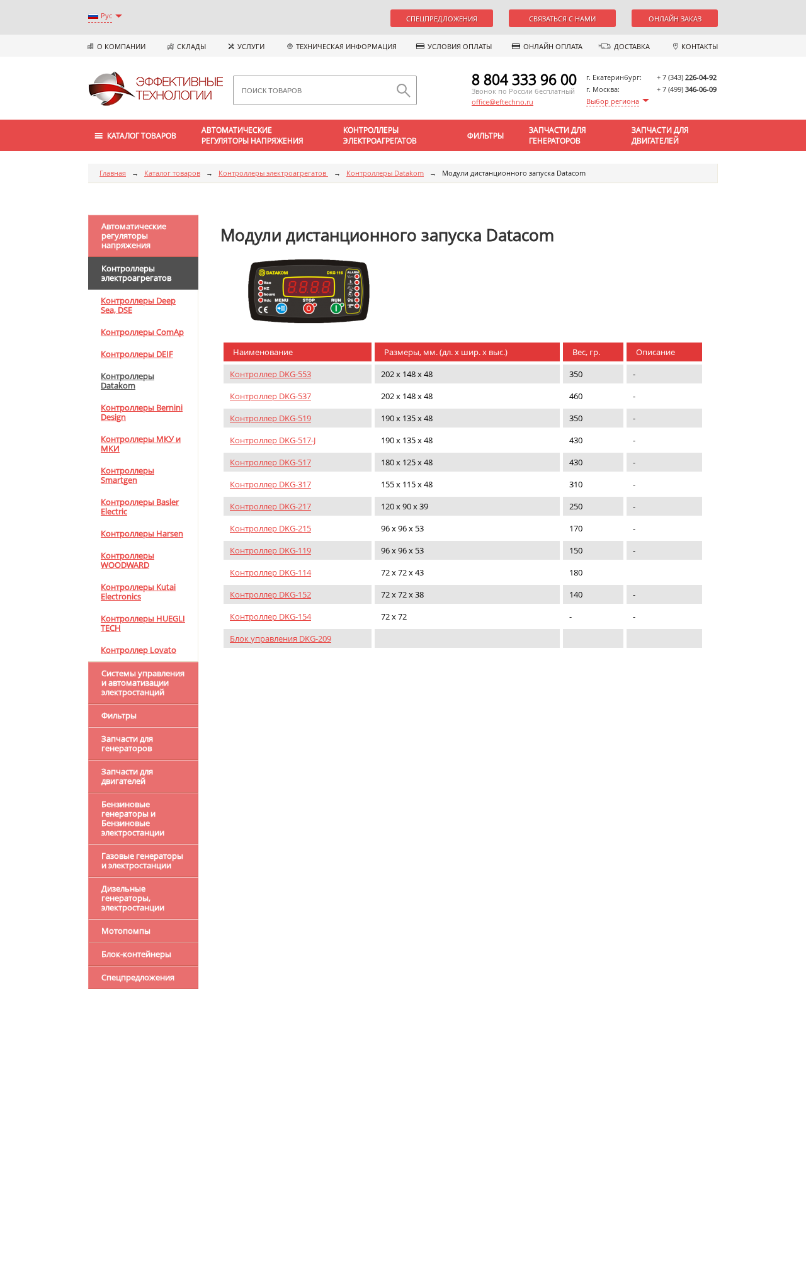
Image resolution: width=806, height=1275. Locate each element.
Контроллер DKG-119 (270, 550)
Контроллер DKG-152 (270, 594)
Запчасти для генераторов (557, 135)
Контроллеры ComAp (142, 331)
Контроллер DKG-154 (270, 616)
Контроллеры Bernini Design (142, 412)
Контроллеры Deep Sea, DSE (138, 305)
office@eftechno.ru (502, 101)
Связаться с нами (562, 18)
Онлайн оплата (552, 46)
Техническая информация (346, 46)
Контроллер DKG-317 (270, 484)
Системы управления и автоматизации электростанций (142, 682)
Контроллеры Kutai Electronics (138, 591)
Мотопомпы (125, 930)
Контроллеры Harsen (142, 533)
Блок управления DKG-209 (280, 638)
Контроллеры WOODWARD (127, 560)
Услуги (250, 46)
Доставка (632, 46)
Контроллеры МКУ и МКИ (141, 443)
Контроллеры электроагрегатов (380, 135)
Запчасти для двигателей (660, 135)
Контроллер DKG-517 (270, 462)
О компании (121, 46)
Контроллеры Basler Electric (140, 506)
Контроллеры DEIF (137, 354)
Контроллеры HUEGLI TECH (143, 623)
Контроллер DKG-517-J (272, 440)
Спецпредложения (441, 18)
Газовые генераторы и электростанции (142, 860)
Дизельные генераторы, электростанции (132, 898)
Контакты (699, 46)
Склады (191, 46)
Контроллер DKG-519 (270, 418)
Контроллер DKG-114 (270, 572)
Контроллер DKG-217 (270, 506)
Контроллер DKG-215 (270, 528)
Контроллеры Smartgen (127, 475)
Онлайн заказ (675, 18)
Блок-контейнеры (136, 954)
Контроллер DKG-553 (270, 374)
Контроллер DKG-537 (270, 396)
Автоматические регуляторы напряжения (253, 135)
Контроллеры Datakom (385, 173)
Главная (112, 173)
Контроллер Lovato (138, 649)
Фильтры (485, 135)
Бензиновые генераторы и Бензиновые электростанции (132, 818)
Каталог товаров (172, 173)
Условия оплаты (460, 46)
